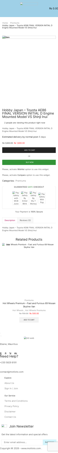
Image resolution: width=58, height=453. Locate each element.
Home (5, 23)
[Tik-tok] (10, 353)
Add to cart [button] (29, 320)
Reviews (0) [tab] (25, 220)
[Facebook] (1, 353)
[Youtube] (15, 353)
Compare (21, 175)
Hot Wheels (17, 310)
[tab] (9, 220)
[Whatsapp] (5, 353)
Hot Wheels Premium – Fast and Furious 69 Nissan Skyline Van (29, 305)
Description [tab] (10, 220)
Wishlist (21, 169)
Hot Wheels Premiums (35, 310)
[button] (3, 8)
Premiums (14, 23)
